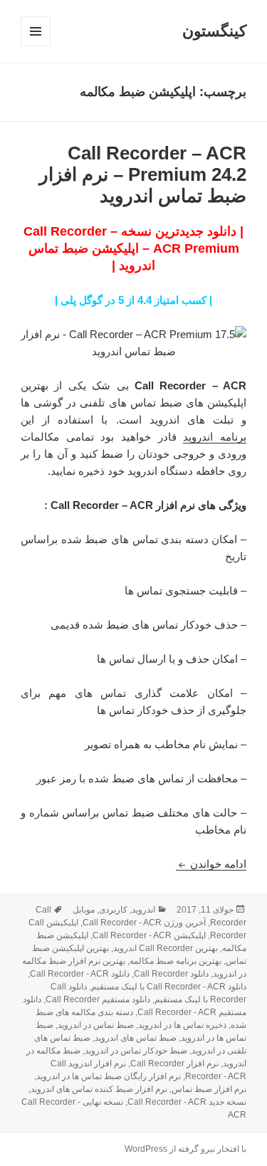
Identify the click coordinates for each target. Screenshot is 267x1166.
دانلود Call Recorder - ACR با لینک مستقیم (168, 987)
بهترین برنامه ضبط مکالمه (175, 961)
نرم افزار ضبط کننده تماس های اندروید (99, 1089)
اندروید (143, 910)
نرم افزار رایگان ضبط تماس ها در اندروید (108, 1076)
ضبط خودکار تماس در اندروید (136, 1051)
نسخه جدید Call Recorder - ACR (186, 1102)
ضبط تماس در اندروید (96, 1025)
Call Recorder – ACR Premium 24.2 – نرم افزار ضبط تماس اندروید (142, 174)
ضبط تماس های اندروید (136, 1038)
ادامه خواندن (211, 864)
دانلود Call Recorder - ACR (80, 974)
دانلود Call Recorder (171, 974)
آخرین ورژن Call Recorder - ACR (144, 923)
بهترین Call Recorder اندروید (165, 948)
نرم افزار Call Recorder (174, 1063)
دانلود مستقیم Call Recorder (98, 999)
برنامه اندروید (214, 437)
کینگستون (214, 31)
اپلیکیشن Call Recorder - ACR (149, 935)
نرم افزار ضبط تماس (209, 1089)
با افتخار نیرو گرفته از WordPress (185, 1149)
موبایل (84, 910)
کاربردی (113, 910)
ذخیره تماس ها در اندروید (182, 1025)
